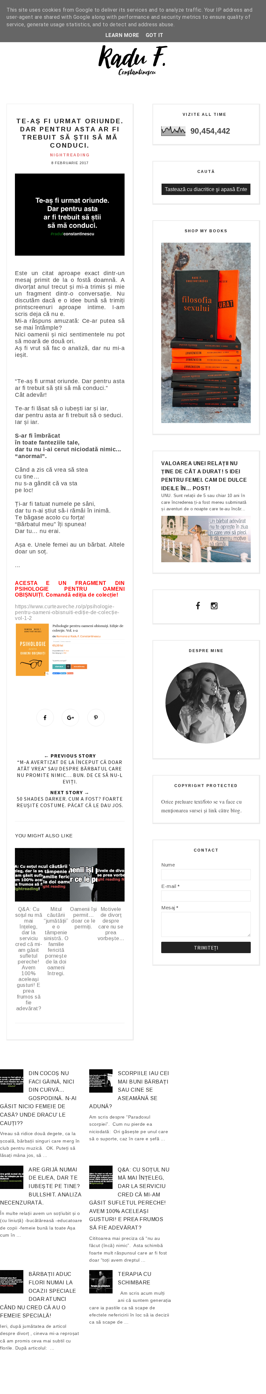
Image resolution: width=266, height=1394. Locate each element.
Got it (154, 35)
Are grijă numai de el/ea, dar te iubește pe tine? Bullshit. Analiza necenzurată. (40, 1186)
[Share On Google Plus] (70, 717)
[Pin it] (96, 717)
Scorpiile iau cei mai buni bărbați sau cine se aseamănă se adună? (129, 1090)
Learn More (122, 35)
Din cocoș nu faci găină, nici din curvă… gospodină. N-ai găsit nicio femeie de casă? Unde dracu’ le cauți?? (38, 1098)
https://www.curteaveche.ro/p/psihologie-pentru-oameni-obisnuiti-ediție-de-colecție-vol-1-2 (67, 612)
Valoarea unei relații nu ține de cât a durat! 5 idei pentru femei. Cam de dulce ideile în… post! (204, 476)
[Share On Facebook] (45, 717)
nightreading (70, 155)
